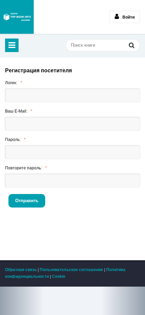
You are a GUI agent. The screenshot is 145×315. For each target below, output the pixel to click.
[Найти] (131, 46)
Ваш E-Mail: (16, 111)
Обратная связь (21, 269)
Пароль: (13, 139)
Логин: (11, 82)
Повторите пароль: (23, 168)
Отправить (26, 200)
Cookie (58, 276)
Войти (128, 17)
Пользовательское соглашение (71, 269)
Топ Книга (17, 17)
